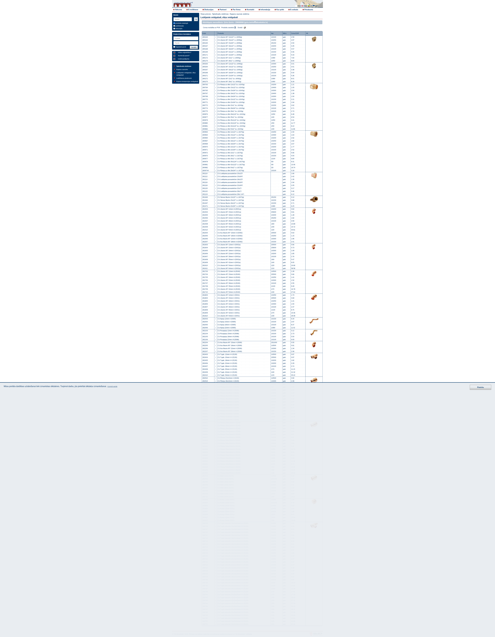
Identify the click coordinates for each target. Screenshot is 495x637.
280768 (205, 96)
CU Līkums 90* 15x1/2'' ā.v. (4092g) (230, 67)
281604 (205, 248)
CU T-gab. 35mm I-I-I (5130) (227, 369)
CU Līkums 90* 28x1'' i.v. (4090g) (229, 61)
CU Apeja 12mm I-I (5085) (227, 319)
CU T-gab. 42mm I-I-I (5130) (227, 372)
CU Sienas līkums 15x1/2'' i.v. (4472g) (231, 200)
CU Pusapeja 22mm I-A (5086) (228, 339)
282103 (205, 331)
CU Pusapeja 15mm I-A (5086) (228, 334)
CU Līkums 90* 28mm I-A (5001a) (229, 221)
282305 (205, 236)
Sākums (178, 10)
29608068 (239, 22)
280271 (205, 76)
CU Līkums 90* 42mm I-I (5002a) (229, 262)
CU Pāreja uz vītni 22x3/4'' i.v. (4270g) (231, 150)
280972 (205, 153)
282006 (205, 328)
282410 (205, 375)
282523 (205, 381)
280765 (205, 90)
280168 (205, 49)
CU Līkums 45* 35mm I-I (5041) (229, 310)
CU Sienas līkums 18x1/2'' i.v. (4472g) (231, 203)
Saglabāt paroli (180, 47)
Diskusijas (208, 10)
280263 (205, 64)
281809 (205, 313)
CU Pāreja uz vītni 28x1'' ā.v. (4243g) (230, 111)
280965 (205, 138)
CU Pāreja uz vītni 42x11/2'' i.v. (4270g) (231, 165)
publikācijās (179, 26)
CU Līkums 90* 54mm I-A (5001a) (229, 230)
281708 (205, 286)
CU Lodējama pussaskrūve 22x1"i (229, 188)
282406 (205, 363)
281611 (205, 268)
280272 (205, 79)
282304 (205, 233)
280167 (205, 46)
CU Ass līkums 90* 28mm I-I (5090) (230, 351)
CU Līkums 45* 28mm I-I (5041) (229, 307)
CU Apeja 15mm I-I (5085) (227, 322)
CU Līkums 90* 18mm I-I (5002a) (229, 251)
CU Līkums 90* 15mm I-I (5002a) (229, 248)
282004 (205, 322)
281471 (205, 206)
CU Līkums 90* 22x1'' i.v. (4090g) (229, 58)
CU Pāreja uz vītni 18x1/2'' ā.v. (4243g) (231, 93)
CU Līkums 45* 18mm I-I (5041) (229, 301)
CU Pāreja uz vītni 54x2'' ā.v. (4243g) (230, 129)
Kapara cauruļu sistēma (239, 14)
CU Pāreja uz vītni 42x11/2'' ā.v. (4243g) (231, 126)
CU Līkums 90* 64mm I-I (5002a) (229, 268)
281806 (205, 304)
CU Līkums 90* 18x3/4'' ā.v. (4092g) (230, 73)
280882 (205, 129)
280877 (205, 117)
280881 (205, 126)
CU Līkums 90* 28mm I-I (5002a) (229, 256)
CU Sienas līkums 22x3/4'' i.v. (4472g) (231, 206)
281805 (205, 301)
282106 (205, 339)
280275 (205, 82)
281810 (205, 316)
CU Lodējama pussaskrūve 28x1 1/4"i (231, 194)
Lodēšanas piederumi (184, 78)
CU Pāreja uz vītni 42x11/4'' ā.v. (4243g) (231, 123)
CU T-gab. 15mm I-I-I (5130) (227, 357)
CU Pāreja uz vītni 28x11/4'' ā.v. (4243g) (231, 114)
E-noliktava (193, 10)
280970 (205, 147)
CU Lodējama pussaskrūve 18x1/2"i (230, 179)
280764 (205, 87)
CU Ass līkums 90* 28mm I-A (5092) (230, 242)
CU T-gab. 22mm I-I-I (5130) (227, 363)
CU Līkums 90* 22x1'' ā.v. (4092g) (229, 79)
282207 (205, 351)
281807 (205, 307)
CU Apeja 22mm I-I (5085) (227, 328)
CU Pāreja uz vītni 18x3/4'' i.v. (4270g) (231, 144)
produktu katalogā (181, 23)
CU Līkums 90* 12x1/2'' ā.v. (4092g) (230, 64)
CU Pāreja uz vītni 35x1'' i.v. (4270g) (230, 159)
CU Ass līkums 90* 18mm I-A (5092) (230, 236)
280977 (205, 159)
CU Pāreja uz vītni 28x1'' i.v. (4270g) (230, 156)
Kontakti (250, 10)
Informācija (265, 10)
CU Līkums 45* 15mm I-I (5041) (229, 298)
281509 (205, 227)
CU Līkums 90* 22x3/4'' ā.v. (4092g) (230, 76)
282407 (205, 366)
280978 (205, 162)
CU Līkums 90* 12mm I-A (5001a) (229, 209)
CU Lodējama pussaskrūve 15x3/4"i (230, 176)
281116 (205, 182)
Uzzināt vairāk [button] (112, 386)
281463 (205, 197)
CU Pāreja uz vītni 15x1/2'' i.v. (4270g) (231, 135)
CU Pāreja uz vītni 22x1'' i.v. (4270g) (230, 153)
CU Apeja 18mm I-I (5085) (227, 325)
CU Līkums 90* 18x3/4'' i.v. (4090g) (230, 49)
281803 (205, 295)
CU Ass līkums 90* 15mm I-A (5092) (230, 233)
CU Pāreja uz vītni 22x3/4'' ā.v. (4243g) (231, 102)
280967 (205, 141)
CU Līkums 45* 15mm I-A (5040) (229, 274)
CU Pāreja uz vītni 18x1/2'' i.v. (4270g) (231, 141)
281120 (205, 188)
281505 (205, 215)
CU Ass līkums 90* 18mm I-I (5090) (230, 345)
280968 (205, 144)
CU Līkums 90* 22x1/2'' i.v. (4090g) (230, 52)
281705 (205, 277)
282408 (205, 369)
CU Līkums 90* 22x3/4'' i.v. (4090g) (230, 55)
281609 (205, 262)
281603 (205, 245)
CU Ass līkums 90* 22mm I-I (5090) (230, 348)
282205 (205, 345)
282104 (205, 334)
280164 (205, 40)
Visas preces (205, 14)
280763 (205, 84)
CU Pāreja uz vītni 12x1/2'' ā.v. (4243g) (231, 84)
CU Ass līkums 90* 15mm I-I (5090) (230, 342)
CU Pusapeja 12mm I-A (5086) (228, 331)
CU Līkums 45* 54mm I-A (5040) (229, 292)
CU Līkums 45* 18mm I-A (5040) (229, 277)
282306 (205, 239)
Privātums (308, 10)
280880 (205, 123)
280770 (205, 99)
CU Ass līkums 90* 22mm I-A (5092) (230, 239)
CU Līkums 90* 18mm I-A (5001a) (229, 215)
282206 (205, 348)
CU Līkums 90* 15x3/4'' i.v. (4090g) (230, 43)
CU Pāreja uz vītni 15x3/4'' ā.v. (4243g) (231, 90)
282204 (205, 342)
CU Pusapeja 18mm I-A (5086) (228, 337)
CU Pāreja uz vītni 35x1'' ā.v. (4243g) (230, 117)
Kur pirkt (280, 10)
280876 (205, 114)
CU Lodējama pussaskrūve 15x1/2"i (230, 173)
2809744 (205, 170)
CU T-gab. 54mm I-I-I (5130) (227, 375)
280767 (205, 93)
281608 (205, 259)
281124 (205, 194)
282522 (205, 378)
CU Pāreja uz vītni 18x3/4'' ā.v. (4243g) (231, 96)
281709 (205, 289)
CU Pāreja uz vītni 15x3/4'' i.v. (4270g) (231, 138)
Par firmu (237, 10)
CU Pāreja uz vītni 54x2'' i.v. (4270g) (230, 168)
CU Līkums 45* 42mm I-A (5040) (229, 289)
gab (284, 37)
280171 (205, 55)
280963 (205, 132)
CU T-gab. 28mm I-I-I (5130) (227, 366)
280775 (205, 111)
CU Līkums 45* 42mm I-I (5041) (229, 313)
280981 (205, 165)
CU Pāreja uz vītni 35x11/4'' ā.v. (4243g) (231, 120)
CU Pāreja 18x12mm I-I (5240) (228, 381)
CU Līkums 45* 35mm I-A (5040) (229, 286)
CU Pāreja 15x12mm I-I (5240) (228, 378)
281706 (205, 280)
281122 (205, 191)
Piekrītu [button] (480, 387)
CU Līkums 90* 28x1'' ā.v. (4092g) (229, 82)
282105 (205, 337)
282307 (205, 242)
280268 (205, 73)
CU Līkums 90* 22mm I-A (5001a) (229, 218)
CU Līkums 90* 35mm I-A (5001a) (229, 224)
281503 (205, 209)
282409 (205, 372)
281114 (205, 179)
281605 (205, 251)
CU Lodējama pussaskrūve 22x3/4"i (230, 185)
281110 (205, 173)
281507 (205, 221)
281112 (205, 176)
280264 (205, 67)
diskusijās (178, 29)
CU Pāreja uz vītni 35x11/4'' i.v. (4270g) (231, 162)
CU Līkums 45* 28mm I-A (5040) (229, 283)
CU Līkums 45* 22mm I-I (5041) (229, 304)
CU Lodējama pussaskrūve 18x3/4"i (230, 182)
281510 (205, 230)
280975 (205, 156)
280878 (205, 120)
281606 (205, 253)
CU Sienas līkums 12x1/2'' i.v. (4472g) (231, 197)
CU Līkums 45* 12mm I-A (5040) (229, 271)
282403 (205, 354)
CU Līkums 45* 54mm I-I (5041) (229, 316)
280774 (205, 108)
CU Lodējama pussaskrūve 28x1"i (229, 191)
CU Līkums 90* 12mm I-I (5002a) (229, 245)
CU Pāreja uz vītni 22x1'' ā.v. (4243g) (230, 105)
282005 (205, 325)
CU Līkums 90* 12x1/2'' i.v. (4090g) (230, 37)
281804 (205, 298)
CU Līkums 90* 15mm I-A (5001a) (229, 212)
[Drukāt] (244, 27)
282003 (205, 319)
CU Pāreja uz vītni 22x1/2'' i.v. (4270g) (231, 147)
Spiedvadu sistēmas (183, 66)
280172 (205, 58)
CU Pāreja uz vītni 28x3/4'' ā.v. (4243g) (231, 108)
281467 (205, 203)
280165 (205, 43)
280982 (205, 168)
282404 (205, 357)
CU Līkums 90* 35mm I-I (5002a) (229, 259)
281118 (205, 185)
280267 (205, 70)
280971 (205, 150)
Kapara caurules (182, 69)
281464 (205, 200)
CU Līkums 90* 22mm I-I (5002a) (229, 253)
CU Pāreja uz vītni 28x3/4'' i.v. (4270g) (231, 170)
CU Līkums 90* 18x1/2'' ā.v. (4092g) (230, 70)
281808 (205, 310)
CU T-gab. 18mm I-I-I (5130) (227, 360)
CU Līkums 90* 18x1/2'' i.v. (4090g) (230, 46)
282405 (205, 360)
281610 (205, 265)
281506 (205, 218)
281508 (205, 224)
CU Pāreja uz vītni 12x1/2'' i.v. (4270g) (231, 132)
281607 (205, 256)
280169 (205, 52)
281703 (205, 271)
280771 (205, 102)
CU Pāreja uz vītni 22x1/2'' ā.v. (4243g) (231, 99)
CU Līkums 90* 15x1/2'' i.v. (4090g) (230, 40)
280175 (205, 61)
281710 (205, 292)
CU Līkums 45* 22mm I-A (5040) (229, 280)
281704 (205, 274)
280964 (205, 135)
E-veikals (294, 10)
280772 (205, 105)
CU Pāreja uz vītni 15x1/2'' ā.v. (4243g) (231, 87)
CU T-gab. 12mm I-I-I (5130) (227, 354)
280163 (205, 37)
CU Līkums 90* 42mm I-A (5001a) (229, 227)
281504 (205, 212)
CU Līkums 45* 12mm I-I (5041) (229, 295)
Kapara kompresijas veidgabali (187, 81)
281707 (205, 283)
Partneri (223, 10)
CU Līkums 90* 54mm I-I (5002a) (229, 265)
